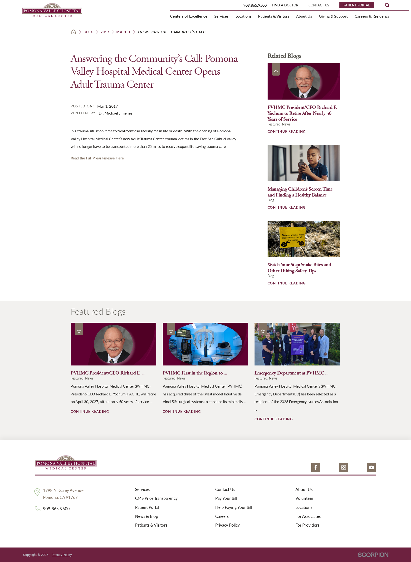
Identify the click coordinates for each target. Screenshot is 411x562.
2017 (105, 32)
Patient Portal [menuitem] (356, 5)
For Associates (308, 516)
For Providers (307, 525)
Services (142, 489)
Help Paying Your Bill (233, 507)
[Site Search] (387, 5)
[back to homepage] (73, 32)
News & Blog (146, 516)
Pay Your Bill (226, 498)
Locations (303, 507)
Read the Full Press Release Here (97, 158)
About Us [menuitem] (304, 16)
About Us (304, 489)
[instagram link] (343, 467)
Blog (88, 32)
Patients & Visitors (151, 525)
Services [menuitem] (221, 16)
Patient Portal (147, 507)
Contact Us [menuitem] (318, 5)
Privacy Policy (227, 525)
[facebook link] (315, 467)
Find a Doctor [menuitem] (285, 5)
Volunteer (304, 498)
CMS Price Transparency (156, 498)
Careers (222, 516)
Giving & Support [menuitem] (333, 16)
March (123, 32)
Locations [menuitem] (243, 16)
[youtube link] (371, 467)
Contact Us (225, 489)
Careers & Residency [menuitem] (372, 16)
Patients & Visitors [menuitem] (273, 16)
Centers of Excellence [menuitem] (188, 16)
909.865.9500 (255, 5)
